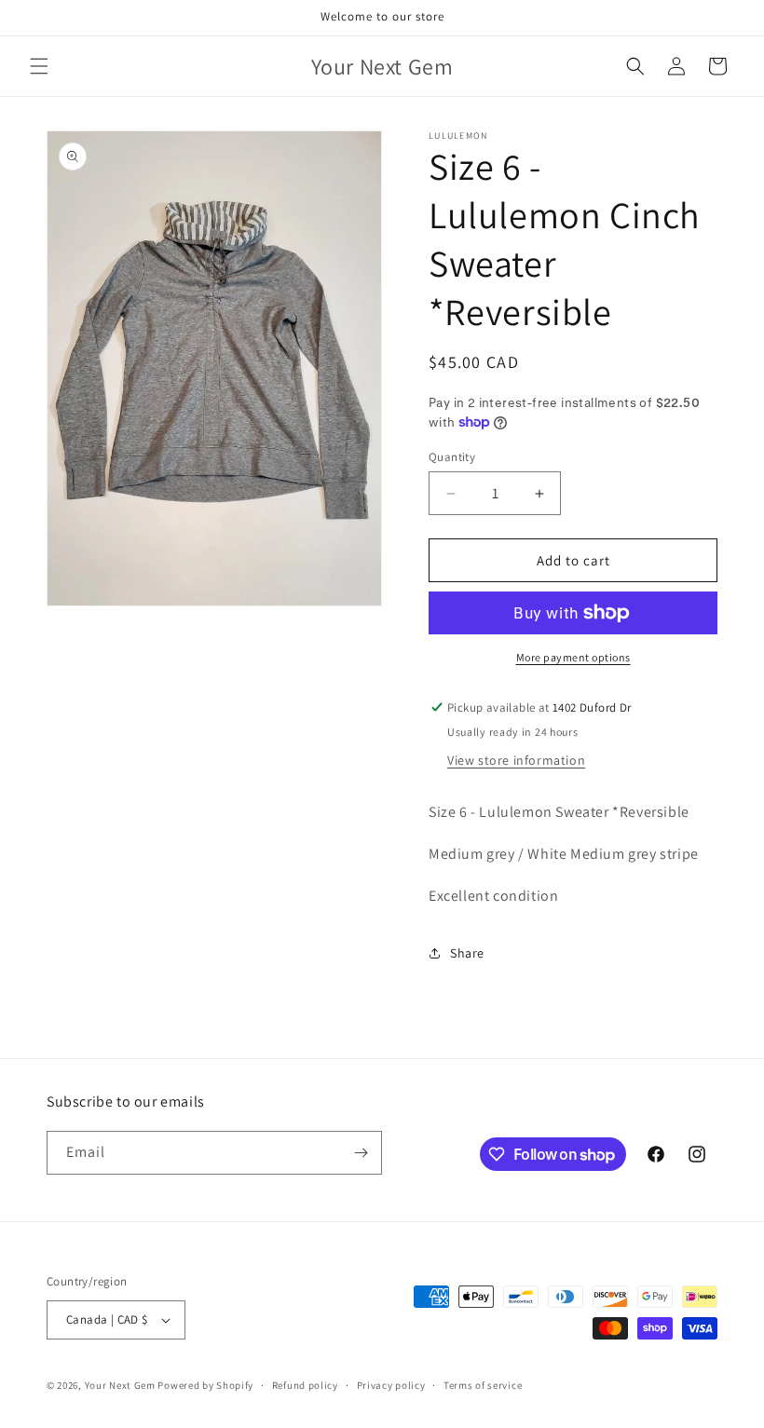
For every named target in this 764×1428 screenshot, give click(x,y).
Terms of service (482, 1385)
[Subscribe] (360, 1153)
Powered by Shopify (205, 1385)
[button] (39, 66)
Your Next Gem (120, 1385)
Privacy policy (391, 1385)
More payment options (573, 657)
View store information (516, 760)
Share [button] (467, 953)
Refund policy (305, 1385)
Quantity (452, 457)
